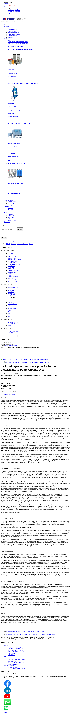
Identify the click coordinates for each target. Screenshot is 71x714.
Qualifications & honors (14, 34)
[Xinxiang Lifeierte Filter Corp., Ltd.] (13, 22)
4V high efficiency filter (13, 156)
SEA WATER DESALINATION (17, 662)
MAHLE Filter (12, 256)
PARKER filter (12, 272)
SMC (9, 313)
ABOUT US (7, 645)
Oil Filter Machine (12, 70)
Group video (11, 215)
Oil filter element (12, 76)
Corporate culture (12, 31)
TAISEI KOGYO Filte (14, 264)
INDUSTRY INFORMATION (16, 669)
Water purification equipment (25, 244)
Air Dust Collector (13, 331)
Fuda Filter (11, 292)
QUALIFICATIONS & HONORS (17, 652)
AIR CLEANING (13, 661)
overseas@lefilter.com (10, 5)
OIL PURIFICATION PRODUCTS (18, 42)
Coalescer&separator (13, 276)
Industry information (13, 205)
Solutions (10, 208)
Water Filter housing (13, 323)
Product (10, 40)
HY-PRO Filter (12, 269)
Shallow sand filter (12, 106)
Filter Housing (11, 278)
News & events (12, 201)
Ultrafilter (10, 310)
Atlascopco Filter (12, 288)
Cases (9, 211)
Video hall (10, 214)
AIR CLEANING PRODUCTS (16, 45)
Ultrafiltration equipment (14, 193)
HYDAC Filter (12, 255)
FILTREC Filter (12, 258)
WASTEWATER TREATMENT (17, 659)
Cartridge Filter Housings (14, 110)
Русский (10, 14)
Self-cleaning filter (12, 103)
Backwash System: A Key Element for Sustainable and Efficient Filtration (26, 631)
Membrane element (12, 190)
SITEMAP (4, 712)
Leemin (10, 273)
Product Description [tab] (9, 394)
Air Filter (10, 332)
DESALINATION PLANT (15, 46)
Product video (11, 217)
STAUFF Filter (12, 262)
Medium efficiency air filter (14, 150)
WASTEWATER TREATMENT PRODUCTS (21, 43)
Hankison (10, 302)
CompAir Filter (12, 295)
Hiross (9, 305)
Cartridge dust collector (13, 146)
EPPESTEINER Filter (14, 270)
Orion (9, 316)
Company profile (12, 29)
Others (9, 275)
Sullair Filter (11, 290)
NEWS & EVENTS (9, 665)
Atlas (9, 301)
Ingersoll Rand (12, 308)
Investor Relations (9, 6)
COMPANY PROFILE (14, 647)
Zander (10, 307)
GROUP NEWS (12, 667)
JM (8, 311)
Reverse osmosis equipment (14, 186)
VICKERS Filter (12, 267)
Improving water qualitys (7, 241)
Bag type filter (11, 113)
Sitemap (6, 3)
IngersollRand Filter (13, 287)
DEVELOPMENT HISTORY (16, 650)
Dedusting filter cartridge (14, 143)
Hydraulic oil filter (12, 73)
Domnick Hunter (12, 304)
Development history (13, 32)
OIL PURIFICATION (14, 658)
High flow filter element (13, 116)
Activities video (12, 218)
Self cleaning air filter (13, 153)
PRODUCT (7, 656)
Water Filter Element (13, 322)
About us (10, 28)
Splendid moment (12, 220)
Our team (10, 37)
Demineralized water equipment (15, 183)
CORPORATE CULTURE (15, 648)
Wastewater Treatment (14, 11)
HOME (8, 244)
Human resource (12, 35)
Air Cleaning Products (14, 10)
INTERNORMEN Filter (14, 259)
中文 (9, 13)
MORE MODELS (13, 664)
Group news (11, 203)
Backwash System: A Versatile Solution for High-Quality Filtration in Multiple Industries (30, 634)
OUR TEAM (11, 655)
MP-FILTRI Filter (12, 261)
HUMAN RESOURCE (14, 653)
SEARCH (19, 229)
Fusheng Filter (11, 293)
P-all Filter (10, 253)
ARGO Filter (11, 266)
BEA (9, 314)
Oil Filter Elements (13, 281)
